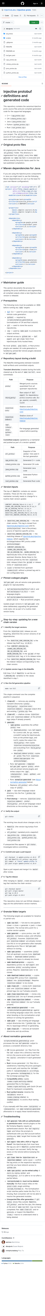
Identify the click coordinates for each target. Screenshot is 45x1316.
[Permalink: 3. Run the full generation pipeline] (2, 683)
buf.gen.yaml (10, 55)
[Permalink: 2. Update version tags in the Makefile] (2, 669)
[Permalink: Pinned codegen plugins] (2, 577)
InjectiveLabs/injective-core (18, 526)
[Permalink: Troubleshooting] (2, 1116)
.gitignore (9, 42)
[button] (39, 186)
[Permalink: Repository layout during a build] (2, 358)
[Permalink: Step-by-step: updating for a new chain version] (2, 620)
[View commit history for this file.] (40, 28)
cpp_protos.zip (11, 60)
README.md (10, 51)
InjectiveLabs (10, 10)
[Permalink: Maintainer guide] (2, 282)
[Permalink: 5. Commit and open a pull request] (2, 851)
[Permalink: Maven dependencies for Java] (2, 168)
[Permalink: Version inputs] (2, 486)
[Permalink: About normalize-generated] (2, 1036)
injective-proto (24, 10)
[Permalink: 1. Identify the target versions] (2, 627)
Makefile (9, 47)
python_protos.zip (12, 73)
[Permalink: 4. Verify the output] (2, 811)
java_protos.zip (11, 68)
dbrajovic (9, 29)
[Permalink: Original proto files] (2, 144)
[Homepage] (22, 3)
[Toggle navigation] (3, 3)
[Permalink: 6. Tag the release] (2, 876)
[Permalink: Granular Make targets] (2, 911)
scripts (8, 38)
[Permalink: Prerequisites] (2, 300)
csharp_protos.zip (12, 64)
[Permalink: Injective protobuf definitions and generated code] (2, 95)
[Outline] (42, 83)
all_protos (9, 34)
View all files (22, 77)
